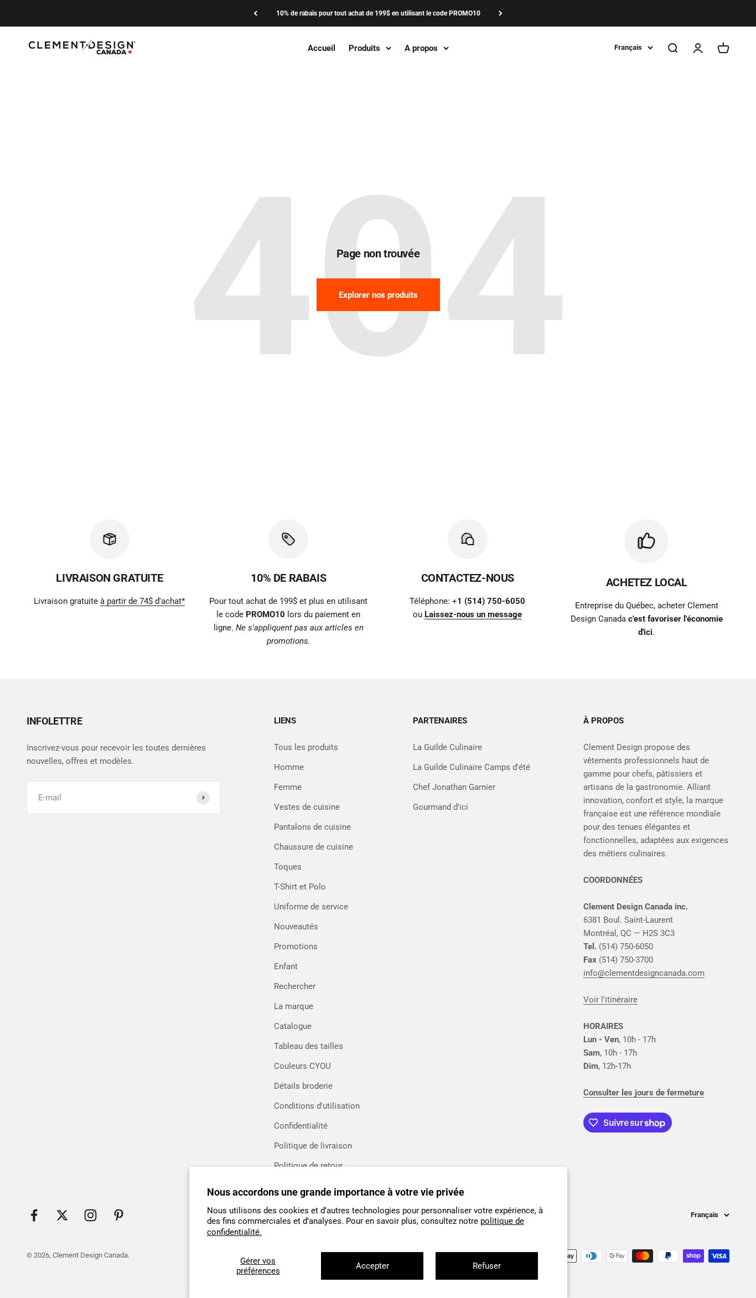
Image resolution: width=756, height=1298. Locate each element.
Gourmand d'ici (440, 807)
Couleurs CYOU (302, 1066)
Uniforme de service (311, 907)
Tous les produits (306, 747)
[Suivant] (501, 13)
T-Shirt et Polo (300, 887)
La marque (293, 1006)
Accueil (321, 48)
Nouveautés (296, 927)
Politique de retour (308, 1166)
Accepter (372, 1266)
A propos (421, 48)
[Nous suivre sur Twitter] (62, 1215)
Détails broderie (303, 1086)
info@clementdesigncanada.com (644, 973)
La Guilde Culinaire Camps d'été (471, 767)
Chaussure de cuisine (313, 847)
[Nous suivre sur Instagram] (90, 1215)
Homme (289, 767)
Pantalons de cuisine (312, 827)
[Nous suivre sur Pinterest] (118, 1215)
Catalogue (293, 1026)
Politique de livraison (313, 1146)
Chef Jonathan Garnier (454, 787)
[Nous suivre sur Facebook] (34, 1215)
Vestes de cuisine (307, 807)
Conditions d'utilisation (317, 1106)
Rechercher (294, 986)
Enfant (286, 966)
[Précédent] (255, 13)
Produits (364, 48)
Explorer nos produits (378, 295)
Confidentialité (301, 1126)
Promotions (296, 946)
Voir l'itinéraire (610, 1000)
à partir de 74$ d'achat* (142, 601)
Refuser (487, 1266)
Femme (288, 787)
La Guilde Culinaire (447, 747)
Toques (288, 867)
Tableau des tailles (308, 1046)
